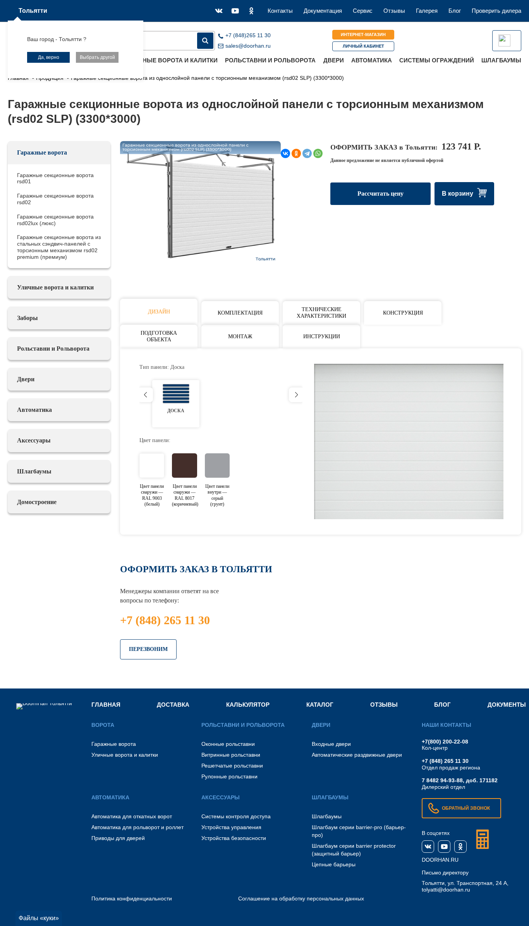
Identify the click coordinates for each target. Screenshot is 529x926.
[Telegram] (307, 153)
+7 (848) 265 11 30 (165, 620)
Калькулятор (248, 704)
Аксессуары (34, 440)
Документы (507, 704)
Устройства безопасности (233, 838)
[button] (296, 394)
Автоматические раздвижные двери (357, 755)
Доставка (173, 704)
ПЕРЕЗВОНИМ (148, 649)
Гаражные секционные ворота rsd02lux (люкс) (55, 219)
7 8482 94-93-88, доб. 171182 (460, 780)
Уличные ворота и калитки (172, 60)
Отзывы (394, 10)
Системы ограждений (436, 60)
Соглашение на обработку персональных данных (301, 898)
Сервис (363, 10)
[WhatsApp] (318, 153)
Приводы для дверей (118, 838)
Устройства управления (231, 827)
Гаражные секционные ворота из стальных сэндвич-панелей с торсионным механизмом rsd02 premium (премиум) (59, 247)
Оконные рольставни (228, 744)
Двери (333, 60)
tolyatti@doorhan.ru (446, 889)
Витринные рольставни (230, 755)
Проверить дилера (496, 10)
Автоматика (371, 60)
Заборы (27, 318)
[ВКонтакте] (285, 153)
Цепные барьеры (334, 864)
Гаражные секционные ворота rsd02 (55, 199)
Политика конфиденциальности (131, 898)
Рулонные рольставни (229, 776)
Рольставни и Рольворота (270, 60)
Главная (105, 704)
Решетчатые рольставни (232, 765)
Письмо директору (445, 872)
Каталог (319, 704)
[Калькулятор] (482, 839)
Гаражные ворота (42, 152)
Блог (454, 10)
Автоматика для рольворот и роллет (137, 827)
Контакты (280, 10)
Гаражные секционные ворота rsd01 (55, 178)
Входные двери (331, 744)
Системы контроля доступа (236, 816)
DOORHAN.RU (440, 860)
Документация (323, 10)
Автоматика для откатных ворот (131, 816)
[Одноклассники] (296, 153)
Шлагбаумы (501, 60)
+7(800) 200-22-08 (445, 741)
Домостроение (37, 502)
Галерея (427, 10)
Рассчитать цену (380, 193)
